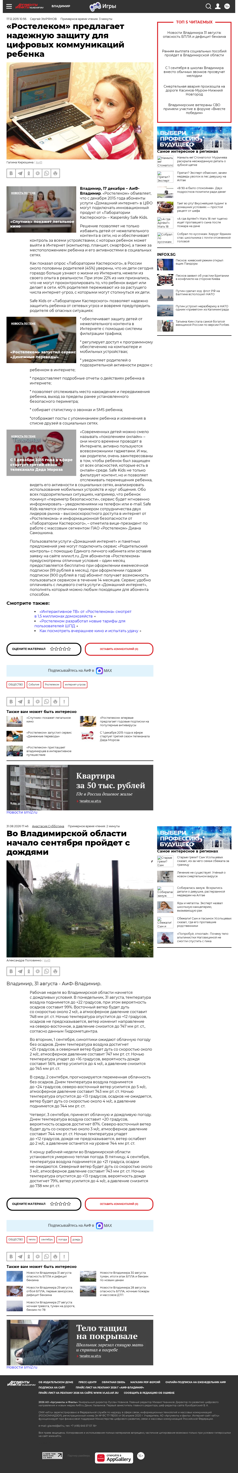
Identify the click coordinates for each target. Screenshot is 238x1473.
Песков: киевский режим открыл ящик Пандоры (199, 262)
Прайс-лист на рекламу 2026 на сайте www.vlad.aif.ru (79, 1392)
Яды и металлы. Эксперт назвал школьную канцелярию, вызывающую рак (200, 906)
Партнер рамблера (79, 1455)
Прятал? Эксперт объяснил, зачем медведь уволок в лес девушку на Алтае (202, 176)
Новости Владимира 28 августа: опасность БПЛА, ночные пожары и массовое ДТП (124, 1291)
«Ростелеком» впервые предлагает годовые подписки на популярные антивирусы (124, 721)
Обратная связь (113, 1382)
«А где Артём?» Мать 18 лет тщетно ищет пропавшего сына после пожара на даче (202, 222)
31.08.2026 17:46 (17, 826)
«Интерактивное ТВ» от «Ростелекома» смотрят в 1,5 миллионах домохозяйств (83, 614)
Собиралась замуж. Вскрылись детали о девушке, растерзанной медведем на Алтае (201, 891)
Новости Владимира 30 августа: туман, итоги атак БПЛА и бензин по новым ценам (124, 1276)
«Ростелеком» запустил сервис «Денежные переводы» (49, 734)
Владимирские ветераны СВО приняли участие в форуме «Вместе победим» (194, 109)
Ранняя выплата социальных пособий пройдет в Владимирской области (194, 53)
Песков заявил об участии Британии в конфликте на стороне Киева (202, 277)
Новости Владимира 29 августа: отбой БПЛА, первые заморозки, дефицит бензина (50, 1291)
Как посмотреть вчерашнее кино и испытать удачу (89, 631)
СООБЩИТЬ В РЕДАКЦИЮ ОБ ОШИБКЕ (149, 1392)
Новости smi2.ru (22, 812)
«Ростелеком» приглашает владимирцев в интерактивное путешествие (48, 751)
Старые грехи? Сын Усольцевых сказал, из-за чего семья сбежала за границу (203, 860)
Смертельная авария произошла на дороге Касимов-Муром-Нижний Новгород (194, 90)
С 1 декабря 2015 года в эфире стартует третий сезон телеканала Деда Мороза (125, 736)
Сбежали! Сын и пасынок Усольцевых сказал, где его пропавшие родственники (204, 922)
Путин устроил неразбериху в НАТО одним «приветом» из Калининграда (202, 308)
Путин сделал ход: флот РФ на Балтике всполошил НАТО (198, 292)
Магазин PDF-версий (145, 1382)
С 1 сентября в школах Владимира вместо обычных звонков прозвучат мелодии (194, 72)
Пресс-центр (87, 1382)
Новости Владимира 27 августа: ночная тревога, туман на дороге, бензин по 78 (50, 1306)
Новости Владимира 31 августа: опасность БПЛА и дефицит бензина (194, 35)
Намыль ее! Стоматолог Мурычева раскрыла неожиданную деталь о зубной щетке (202, 161)
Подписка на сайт (52, 1387)
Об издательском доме (56, 1382)
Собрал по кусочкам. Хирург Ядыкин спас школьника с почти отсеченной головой (204, 237)
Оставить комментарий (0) (119, 649)
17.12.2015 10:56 (16, 19)
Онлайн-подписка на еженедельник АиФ (195, 1382)
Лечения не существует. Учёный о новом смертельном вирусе (201, 874)
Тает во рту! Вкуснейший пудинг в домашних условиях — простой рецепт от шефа (202, 207)
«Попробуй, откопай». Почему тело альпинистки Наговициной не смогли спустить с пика (202, 937)
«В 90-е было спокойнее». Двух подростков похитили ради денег (201, 189)
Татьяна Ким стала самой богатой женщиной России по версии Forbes (202, 323)
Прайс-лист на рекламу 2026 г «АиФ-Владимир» (110, 1387)
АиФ (39, 162)
